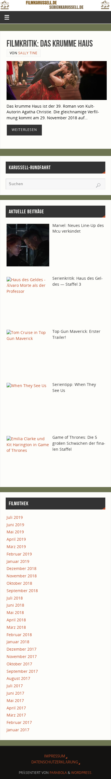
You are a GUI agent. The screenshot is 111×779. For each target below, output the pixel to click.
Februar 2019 (19, 554)
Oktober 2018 (19, 583)
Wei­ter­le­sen (24, 130)
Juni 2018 (15, 605)
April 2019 (16, 539)
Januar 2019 (18, 561)
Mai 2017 (15, 700)
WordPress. (81, 772)
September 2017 (22, 671)
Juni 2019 (15, 524)
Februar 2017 (19, 722)
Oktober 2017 (19, 664)
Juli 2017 (15, 685)
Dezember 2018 (21, 568)
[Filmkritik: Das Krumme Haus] (57, 80)
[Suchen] (98, 185)
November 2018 (22, 575)
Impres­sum (54, 756)
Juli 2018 (15, 598)
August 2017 (18, 678)
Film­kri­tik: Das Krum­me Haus (50, 43)
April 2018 (16, 620)
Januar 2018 (18, 641)
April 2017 (16, 708)
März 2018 (16, 627)
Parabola (58, 772)
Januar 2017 (18, 729)
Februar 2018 (19, 634)
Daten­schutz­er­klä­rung (54, 762)
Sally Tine (28, 53)
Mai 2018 (15, 612)
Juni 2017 (15, 693)
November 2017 (22, 656)
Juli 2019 (15, 517)
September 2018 (22, 590)
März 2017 (16, 715)
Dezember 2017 (21, 649)
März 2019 (16, 546)
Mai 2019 (15, 531)
